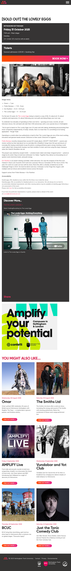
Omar (6, 401)
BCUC (6, 528)
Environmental (52, 558)
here (10, 188)
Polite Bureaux (6, 141)
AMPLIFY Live (12, 464)
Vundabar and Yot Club (51, 466)
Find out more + (9, 419)
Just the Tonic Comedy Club (47, 530)
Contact (37, 558)
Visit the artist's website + (13, 205)
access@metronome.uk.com (11, 194)
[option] (35, 327)
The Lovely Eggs (23, 116)
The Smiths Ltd (48, 401)
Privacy (44, 558)
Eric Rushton (6, 161)
